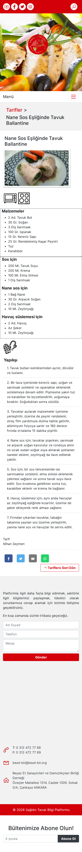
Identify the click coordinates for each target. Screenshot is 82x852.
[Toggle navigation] (73, 97)
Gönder (41, 657)
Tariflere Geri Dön (62, 568)
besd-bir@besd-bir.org (30, 763)
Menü (8, 96)
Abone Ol (68, 839)
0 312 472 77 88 (28, 748)
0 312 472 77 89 (28, 752)
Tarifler (14, 110)
